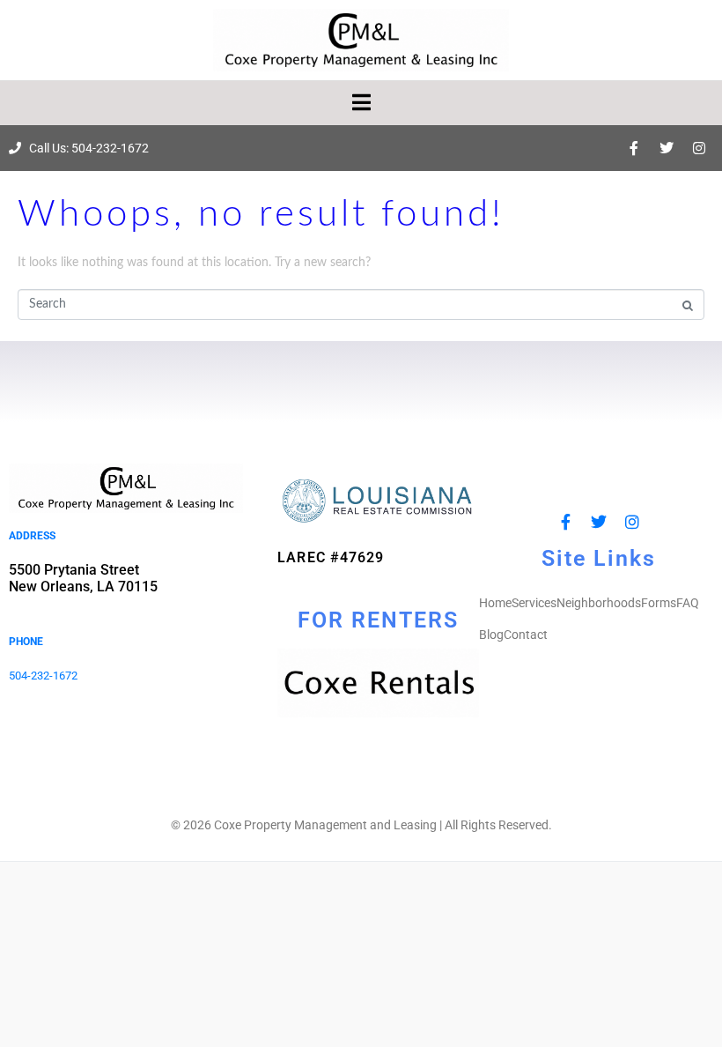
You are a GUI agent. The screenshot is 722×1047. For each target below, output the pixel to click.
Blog (491, 634)
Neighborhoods (598, 603)
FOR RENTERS (378, 620)
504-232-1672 (43, 675)
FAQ (687, 603)
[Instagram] (699, 148)
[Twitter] (666, 148)
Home (495, 603)
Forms (658, 603)
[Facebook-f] (634, 148)
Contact (526, 634)
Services (534, 603)
